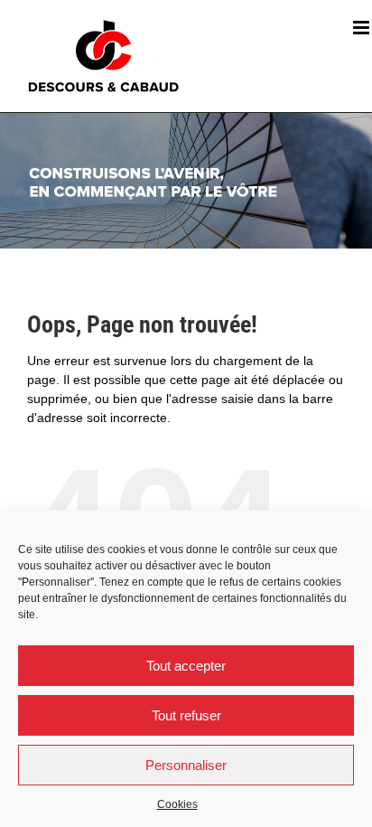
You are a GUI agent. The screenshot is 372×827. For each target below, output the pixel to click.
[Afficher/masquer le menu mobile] (362, 27)
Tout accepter (186, 665)
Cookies (177, 804)
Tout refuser (186, 715)
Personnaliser (186, 765)
